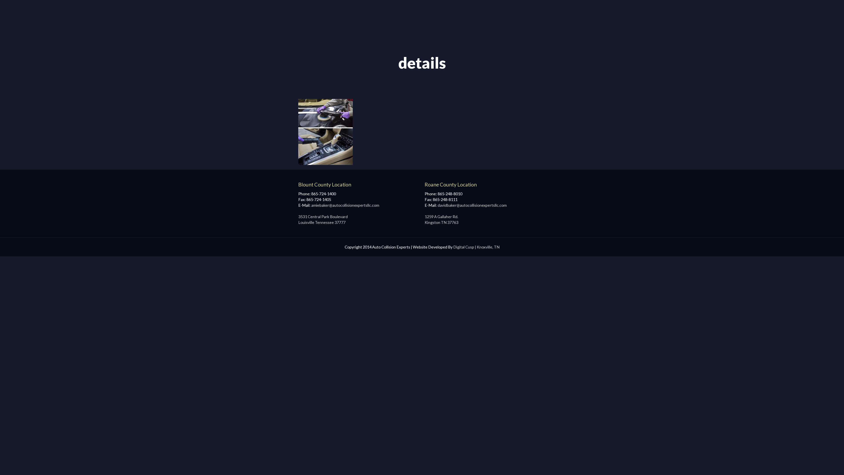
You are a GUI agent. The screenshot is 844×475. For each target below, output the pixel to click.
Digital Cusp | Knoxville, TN (476, 247)
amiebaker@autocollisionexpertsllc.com (345, 205)
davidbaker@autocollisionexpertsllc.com (472, 205)
